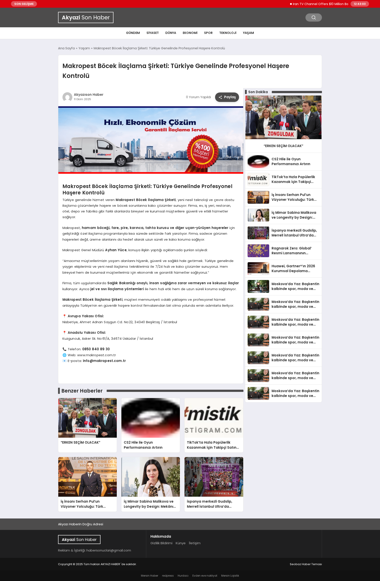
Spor (208, 33)
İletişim (195, 543)
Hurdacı (183, 575)
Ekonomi (190, 33)
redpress (168, 575)
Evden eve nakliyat (204, 575)
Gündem (133, 33)
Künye (181, 543)
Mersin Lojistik (230, 575)
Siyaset (152, 33)
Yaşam (248, 33)
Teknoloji (227, 33)
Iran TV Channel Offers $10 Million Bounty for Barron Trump (324, 4)
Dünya (170, 33)
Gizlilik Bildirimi (161, 543)
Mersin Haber (149, 575)
